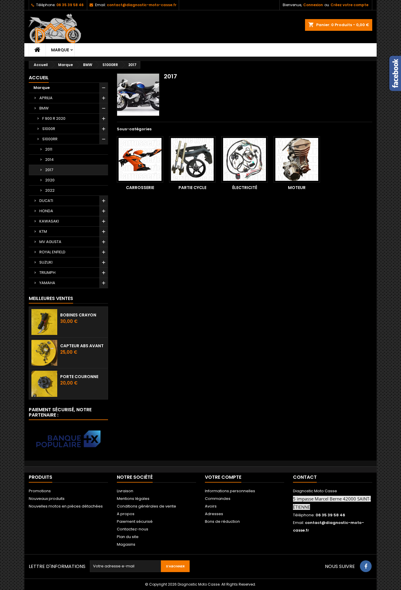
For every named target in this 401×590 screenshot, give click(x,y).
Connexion (313, 4)
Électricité (244, 188)
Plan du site (128, 537)
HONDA (46, 211)
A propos (125, 514)
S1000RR (50, 139)
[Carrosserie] (140, 159)
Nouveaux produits (47, 498)
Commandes (217, 498)
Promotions (40, 491)
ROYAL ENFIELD (52, 252)
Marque (60, 50)
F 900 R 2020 (53, 118)
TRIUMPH (47, 272)
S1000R (48, 129)
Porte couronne (79, 376)
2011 (48, 149)
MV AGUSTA (50, 242)
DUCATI (46, 200)
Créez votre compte (349, 4)
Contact (305, 477)
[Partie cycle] (192, 159)
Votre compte (223, 477)
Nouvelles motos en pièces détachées (66, 506)
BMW (44, 108)
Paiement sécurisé (135, 521)
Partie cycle (192, 188)
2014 (49, 159)
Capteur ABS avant (82, 345)
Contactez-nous (132, 529)
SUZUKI (46, 262)
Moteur (297, 188)
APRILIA (46, 98)
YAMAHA (47, 283)
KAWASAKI (49, 221)
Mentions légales (133, 498)
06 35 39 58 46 (70, 4)
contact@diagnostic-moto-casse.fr (141, 4)
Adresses (214, 514)
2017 (49, 170)
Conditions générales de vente (146, 506)
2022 (50, 190)
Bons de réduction (222, 521)
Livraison (125, 491)
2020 (50, 180)
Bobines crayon (78, 315)
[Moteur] (297, 159)
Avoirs (211, 506)
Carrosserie (140, 188)
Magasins (126, 544)
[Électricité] (244, 159)
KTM (43, 231)
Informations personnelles (230, 491)
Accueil (39, 77)
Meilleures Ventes (51, 298)
